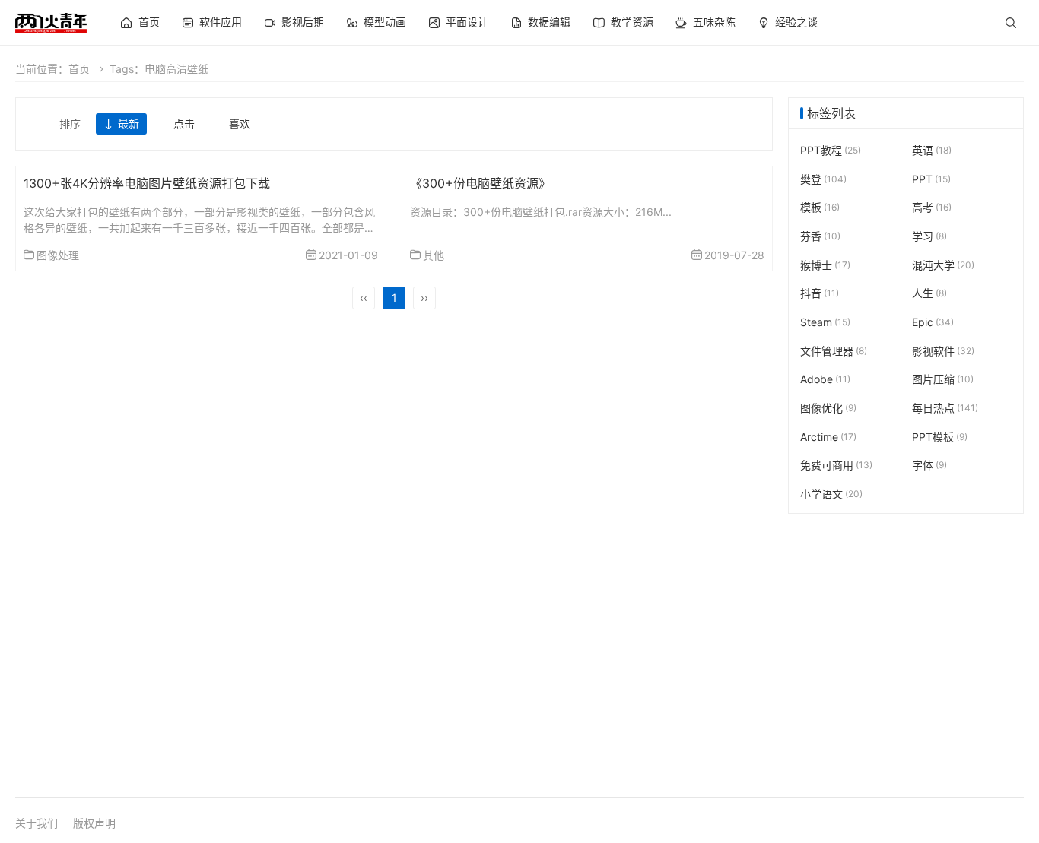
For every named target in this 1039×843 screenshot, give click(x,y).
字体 (929, 464)
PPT (931, 179)
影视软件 (943, 350)
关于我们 (36, 822)
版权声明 (94, 822)
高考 (932, 207)
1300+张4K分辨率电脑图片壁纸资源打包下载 (147, 183)
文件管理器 (833, 350)
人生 (929, 293)
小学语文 (831, 493)
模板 (820, 207)
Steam (825, 321)
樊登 (823, 179)
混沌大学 (943, 264)
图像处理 (58, 255)
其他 (433, 255)
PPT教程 (830, 150)
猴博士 (825, 264)
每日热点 (945, 407)
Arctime (828, 436)
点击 (184, 123)
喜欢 (239, 123)
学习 (929, 236)
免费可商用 (836, 464)
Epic (933, 321)
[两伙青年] (51, 20)
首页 (79, 68)
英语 (932, 150)
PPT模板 (940, 436)
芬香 (820, 236)
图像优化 (828, 407)
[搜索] (1011, 23)
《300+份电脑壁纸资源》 (480, 183)
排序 (70, 123)
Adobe (825, 378)
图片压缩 (943, 378)
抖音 (819, 293)
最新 (128, 123)
